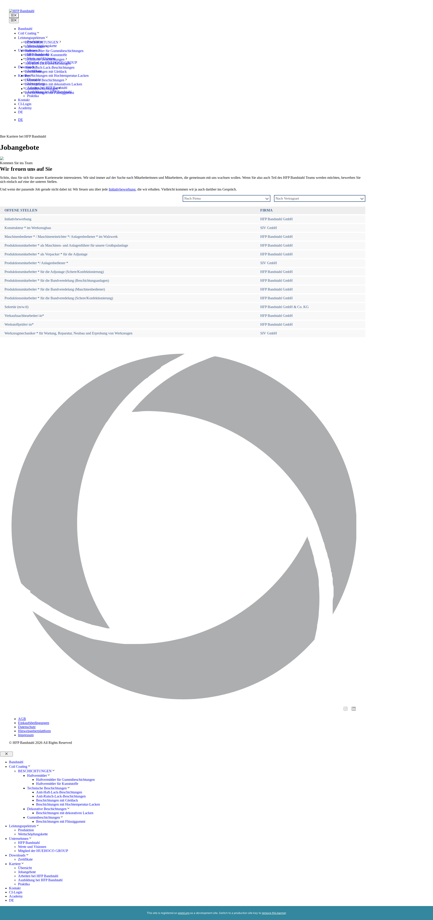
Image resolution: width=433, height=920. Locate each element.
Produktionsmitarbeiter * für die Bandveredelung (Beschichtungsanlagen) (57, 280)
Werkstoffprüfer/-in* (19, 324)
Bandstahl (25, 29)
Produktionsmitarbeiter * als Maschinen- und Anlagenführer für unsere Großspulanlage (66, 245)
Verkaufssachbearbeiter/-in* (24, 316)
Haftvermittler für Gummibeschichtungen (54, 51)
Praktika (24, 884)
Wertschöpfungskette (33, 834)
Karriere (15, 864)
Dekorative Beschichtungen (44, 80)
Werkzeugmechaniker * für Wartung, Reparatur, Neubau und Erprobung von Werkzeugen (68, 333)
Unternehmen (18, 838)
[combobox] (226, 198)
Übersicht (25, 868)
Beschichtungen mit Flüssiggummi (49, 93)
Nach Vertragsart (287, 198)
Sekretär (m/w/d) (16, 307)
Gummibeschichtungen (41, 89)
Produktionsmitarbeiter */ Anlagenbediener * (36, 263)
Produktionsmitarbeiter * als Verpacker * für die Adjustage (46, 254)
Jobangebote (27, 872)
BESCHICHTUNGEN (41, 42)
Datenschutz (27, 727)
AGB (22, 719)
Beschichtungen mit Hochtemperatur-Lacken (57, 75)
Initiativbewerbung (122, 189)
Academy (25, 108)
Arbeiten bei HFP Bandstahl (38, 876)
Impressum (26, 735)
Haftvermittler (35, 47)
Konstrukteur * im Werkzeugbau (28, 228)
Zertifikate (25, 859)
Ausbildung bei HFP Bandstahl (40, 880)
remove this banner (274, 913)
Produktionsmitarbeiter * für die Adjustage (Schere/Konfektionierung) (54, 272)
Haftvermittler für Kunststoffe (46, 55)
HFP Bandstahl (29, 843)
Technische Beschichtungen (44, 59)
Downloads (17, 855)
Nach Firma (192, 198)
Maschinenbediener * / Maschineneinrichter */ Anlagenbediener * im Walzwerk (61, 237)
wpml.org (183, 913)
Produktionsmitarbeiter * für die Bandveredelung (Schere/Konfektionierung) (59, 298)
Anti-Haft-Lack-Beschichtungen (48, 63)
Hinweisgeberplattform (34, 731)
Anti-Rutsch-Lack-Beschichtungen (49, 67)
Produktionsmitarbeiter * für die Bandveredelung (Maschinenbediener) (55, 289)
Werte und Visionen (32, 847)
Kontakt (24, 100)
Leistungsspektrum (22, 826)
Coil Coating (27, 33)
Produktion (26, 830)
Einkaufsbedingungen (33, 723)
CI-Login (24, 104)
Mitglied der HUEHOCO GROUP (43, 851)
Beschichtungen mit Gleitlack (46, 71)
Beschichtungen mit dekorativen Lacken (53, 84)
